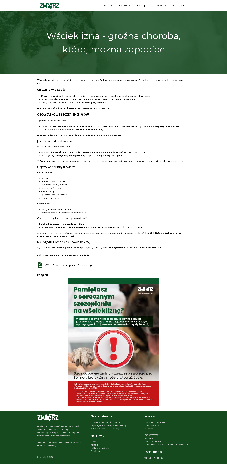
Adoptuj (123, 5)
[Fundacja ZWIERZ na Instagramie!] (150, 457)
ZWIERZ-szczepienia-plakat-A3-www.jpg (68, 265)
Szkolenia (178, 5)
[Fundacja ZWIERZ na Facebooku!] (145, 457)
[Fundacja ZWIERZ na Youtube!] (158, 457)
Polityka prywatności (100, 448)
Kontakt (94, 445)
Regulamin (95, 451)
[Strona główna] (49, 6)
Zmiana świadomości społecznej (105, 428)
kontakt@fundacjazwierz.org (157, 422)
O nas (93, 441)
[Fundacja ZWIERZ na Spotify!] (162, 457)
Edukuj (141, 5)
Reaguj (106, 5)
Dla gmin (159, 5)
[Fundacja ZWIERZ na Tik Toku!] (154, 457)
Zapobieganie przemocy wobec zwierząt (108, 425)
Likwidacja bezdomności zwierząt (105, 422)
